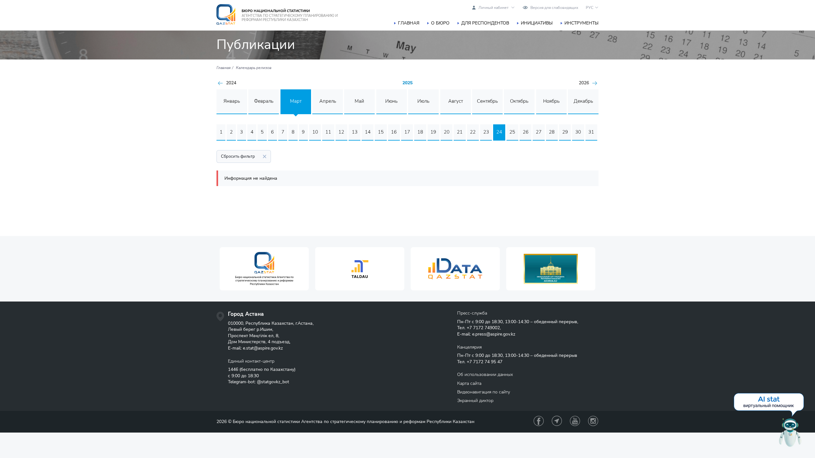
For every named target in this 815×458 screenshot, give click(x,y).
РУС (589, 7)
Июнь (391, 101)
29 (565, 132)
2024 (231, 83)
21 (460, 132)
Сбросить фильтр (238, 156)
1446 (233, 369)
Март (295, 101)
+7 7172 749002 (483, 328)
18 (420, 132)
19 (433, 132)
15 (381, 132)
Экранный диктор (475, 401)
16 (394, 132)
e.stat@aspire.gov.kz (263, 348)
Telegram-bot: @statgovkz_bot (258, 382)
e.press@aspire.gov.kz (493, 334)
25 (512, 132)
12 (341, 132)
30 (578, 132)
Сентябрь (487, 101)
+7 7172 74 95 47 (484, 362)
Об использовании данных (485, 374)
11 (328, 132)
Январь (231, 101)
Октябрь (519, 101)
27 (539, 132)
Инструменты (581, 23)
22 (473, 132)
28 (552, 132)
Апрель (327, 101)
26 (525, 132)
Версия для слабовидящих (554, 7)
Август (455, 101)
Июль (423, 101)
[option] (264, 269)
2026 (584, 83)
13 (355, 132)
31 (591, 132)
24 (499, 132)
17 (407, 132)
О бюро (440, 23)
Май (359, 101)
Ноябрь (551, 101)
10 (315, 132)
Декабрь (583, 101)
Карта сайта (469, 383)
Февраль (263, 101)
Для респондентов (485, 23)
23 (486, 132)
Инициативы (537, 23)
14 (368, 132)
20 (447, 132)
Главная (408, 23)
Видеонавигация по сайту (483, 392)
